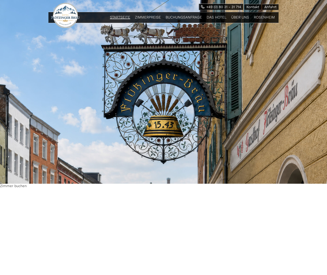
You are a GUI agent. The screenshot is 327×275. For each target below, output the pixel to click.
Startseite (120, 17)
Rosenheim (264, 17)
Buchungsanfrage (184, 17)
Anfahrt (270, 7)
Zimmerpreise (148, 17)
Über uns (240, 17)
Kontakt (252, 7)
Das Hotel (217, 17)
